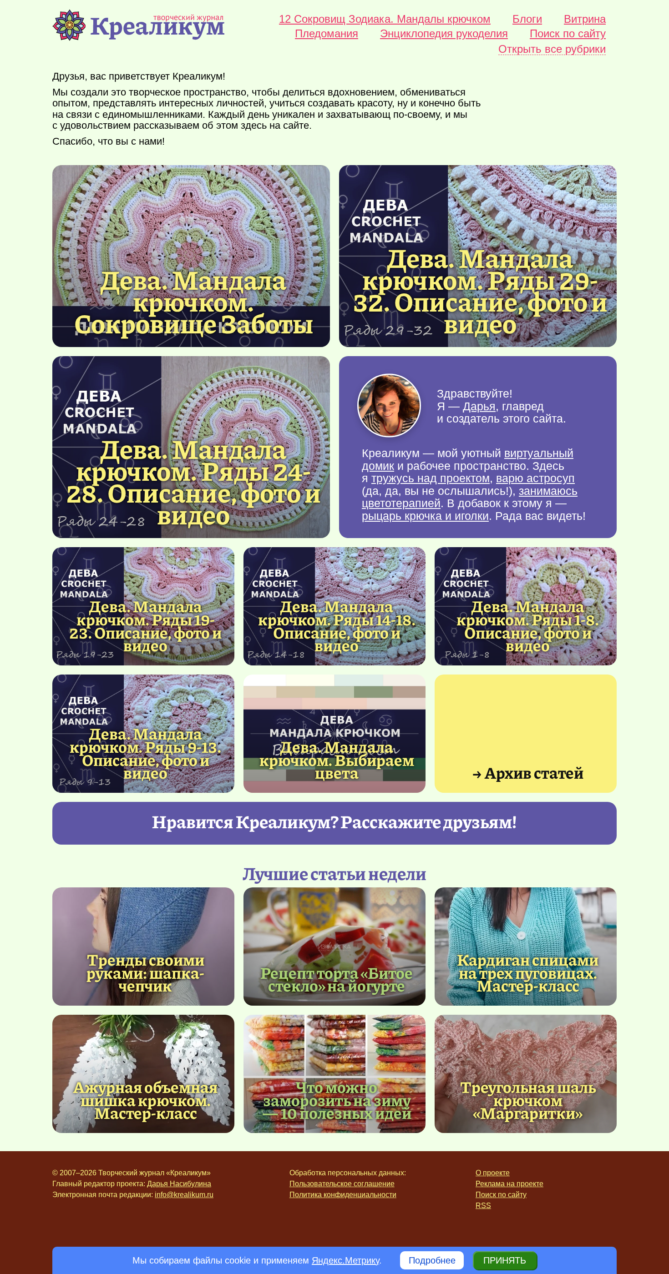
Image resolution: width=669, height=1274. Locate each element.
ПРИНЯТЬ (504, 1260)
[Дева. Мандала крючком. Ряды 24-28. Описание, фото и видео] (193, 480)
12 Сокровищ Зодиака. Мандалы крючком (385, 19)
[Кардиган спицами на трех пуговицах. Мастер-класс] (526, 946)
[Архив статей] (526, 734)
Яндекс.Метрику (345, 1260)
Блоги (527, 19)
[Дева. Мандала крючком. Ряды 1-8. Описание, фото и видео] (528, 625)
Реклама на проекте (509, 1184)
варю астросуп (535, 478)
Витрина (585, 19)
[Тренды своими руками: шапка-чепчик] (143, 946)
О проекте (493, 1173)
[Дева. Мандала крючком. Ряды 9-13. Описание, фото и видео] (145, 753)
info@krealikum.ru (184, 1194)
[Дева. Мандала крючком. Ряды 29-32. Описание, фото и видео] (480, 289)
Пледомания (326, 33)
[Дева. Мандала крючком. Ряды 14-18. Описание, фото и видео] (336, 625)
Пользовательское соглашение (342, 1184)
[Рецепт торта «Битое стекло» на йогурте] (334, 946)
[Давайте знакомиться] (389, 406)
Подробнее (432, 1260)
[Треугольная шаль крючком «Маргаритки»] (526, 1074)
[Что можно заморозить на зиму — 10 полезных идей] (334, 1074)
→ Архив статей (527, 772)
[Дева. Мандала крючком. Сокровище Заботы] (191, 256)
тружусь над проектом (430, 478)
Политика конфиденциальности (342, 1194)
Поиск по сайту (568, 33)
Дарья (479, 405)
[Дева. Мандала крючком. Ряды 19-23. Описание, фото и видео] (145, 625)
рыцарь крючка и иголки (425, 515)
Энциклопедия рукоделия (444, 33)
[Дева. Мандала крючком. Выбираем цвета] (334, 734)
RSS (483, 1205)
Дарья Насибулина (179, 1184)
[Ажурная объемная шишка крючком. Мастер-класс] (143, 1074)
